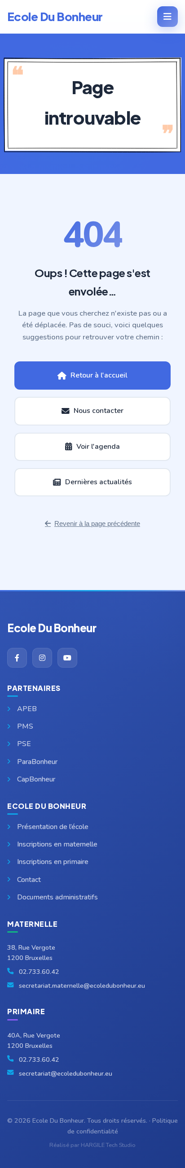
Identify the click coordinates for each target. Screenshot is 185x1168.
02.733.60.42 (39, 971)
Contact (29, 880)
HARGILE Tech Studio (108, 1145)
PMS (25, 726)
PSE (24, 744)
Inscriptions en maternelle (57, 844)
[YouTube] (67, 658)
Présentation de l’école (52, 827)
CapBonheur (36, 779)
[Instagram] (42, 658)
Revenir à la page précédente (97, 523)
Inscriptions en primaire (52, 862)
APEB (27, 709)
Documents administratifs (57, 897)
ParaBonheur (37, 762)
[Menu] (167, 16)
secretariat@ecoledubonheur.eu (65, 1073)
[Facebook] (17, 658)
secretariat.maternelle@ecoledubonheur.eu (82, 985)
